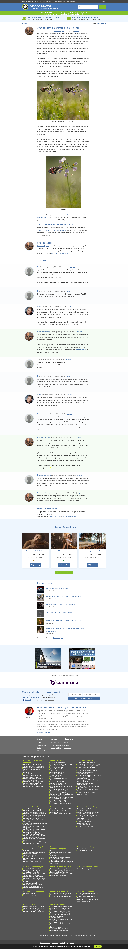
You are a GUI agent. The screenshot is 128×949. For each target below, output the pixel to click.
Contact (66, 742)
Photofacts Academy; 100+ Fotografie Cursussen (43, 17)
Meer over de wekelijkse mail (31, 697)
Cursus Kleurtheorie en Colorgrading (34, 813)
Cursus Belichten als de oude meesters (62, 873)
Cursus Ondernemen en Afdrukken (60, 895)
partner (72, 943)
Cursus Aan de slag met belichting (33, 767)
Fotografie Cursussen (27, 1)
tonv (40, 306)
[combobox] (88, 7)
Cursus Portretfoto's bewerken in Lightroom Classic (87, 768)
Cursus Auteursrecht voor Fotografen (61, 913)
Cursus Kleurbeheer (56, 777)
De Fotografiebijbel (56, 748)
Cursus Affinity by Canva (57, 916)
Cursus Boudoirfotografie (31, 872)
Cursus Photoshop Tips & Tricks (33, 834)
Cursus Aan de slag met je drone (60, 911)
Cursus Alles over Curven (31, 837)
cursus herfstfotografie (44, 230)
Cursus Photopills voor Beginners (33, 906)
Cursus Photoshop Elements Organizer (35, 829)
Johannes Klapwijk (59, 31)
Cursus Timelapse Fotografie (59, 792)
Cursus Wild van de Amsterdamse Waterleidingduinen (33, 859)
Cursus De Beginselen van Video (87, 895)
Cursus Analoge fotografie (85, 821)
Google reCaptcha (49, 700)
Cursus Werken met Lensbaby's (87, 815)
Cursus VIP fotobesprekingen (32, 910)
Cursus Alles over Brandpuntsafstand (34, 782)
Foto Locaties (61, 1)
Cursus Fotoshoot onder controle (33, 876)
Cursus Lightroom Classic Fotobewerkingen (85, 777)
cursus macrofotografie (60, 230)
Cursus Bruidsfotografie (84, 869)
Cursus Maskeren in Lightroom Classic (89, 766)
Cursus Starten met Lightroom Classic (88, 764)
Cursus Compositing (29, 831)
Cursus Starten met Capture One (60, 908)
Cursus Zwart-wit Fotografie (85, 820)
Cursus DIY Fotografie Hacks (59, 800)
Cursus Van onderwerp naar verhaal (88, 812)
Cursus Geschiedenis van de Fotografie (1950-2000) (32, 784)
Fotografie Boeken (52, 1)
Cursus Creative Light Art (84, 824)
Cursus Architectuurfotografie (59, 766)
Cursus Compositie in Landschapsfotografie (56, 859)
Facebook (28, 700)
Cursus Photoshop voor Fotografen (34, 812)
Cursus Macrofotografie (30, 855)
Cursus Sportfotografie (57, 772)
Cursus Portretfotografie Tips (32, 869)
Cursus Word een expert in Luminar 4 (61, 813)
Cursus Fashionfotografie (58, 875)
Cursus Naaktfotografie (30, 883)
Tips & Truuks (41, 750)
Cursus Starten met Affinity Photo (60, 914)
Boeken (39, 748)
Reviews (39, 742)
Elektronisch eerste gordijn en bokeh (57, 588)
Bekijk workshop (35, 565)
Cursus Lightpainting (83, 823)
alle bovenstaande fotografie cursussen (62, 935)
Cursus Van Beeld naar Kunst (86, 810)
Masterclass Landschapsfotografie (60, 851)
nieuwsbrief (55, 943)
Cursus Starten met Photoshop (32, 810)
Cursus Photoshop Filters (31, 832)
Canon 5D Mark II (67, 215)
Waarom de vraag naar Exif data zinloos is (59, 612)
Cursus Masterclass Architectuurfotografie (56, 774)
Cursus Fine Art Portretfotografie (33, 887)
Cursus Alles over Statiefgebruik (33, 786)
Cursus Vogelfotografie (84, 849)
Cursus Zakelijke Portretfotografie (33, 884)
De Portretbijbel (55, 742)
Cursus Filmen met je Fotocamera (87, 893)
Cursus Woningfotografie (31, 895)
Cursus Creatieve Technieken (86, 809)
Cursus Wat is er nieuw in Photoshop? (35, 842)
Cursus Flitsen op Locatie (31, 875)
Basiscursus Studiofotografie (59, 872)
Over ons (68, 739)
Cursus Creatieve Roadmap (85, 813)
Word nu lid (83, 12)
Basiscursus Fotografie (30, 780)
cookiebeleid (87, 946)
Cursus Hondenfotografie (84, 850)
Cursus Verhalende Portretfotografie (34, 878)
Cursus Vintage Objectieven (85, 826)
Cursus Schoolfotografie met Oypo (60, 896)
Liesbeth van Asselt (45, 475)
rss (67, 943)
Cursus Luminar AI (56, 812)
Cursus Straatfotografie (57, 767)
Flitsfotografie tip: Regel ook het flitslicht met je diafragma (64, 620)
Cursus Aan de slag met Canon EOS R (62, 797)
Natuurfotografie (101, 23)
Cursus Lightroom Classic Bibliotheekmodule (85, 783)
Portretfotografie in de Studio (35, 551)
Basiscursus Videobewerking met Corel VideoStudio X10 (87, 900)
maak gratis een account (69, 516)
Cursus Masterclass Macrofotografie (34, 852)
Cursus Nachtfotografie (57, 784)
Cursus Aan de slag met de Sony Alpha (62, 794)
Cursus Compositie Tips (57, 795)
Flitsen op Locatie (64, 551)
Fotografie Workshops (40, 1)
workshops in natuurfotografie (60, 253)
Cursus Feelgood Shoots (31, 886)
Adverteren (67, 748)
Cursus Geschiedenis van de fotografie (35, 774)
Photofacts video (41, 745)
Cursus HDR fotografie (57, 781)
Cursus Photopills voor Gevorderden (34, 908)
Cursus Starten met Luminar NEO (60, 809)
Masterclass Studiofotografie (59, 869)
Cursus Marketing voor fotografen (60, 893)
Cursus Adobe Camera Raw (32, 817)
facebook (62, 943)
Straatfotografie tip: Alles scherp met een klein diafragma (63, 596)
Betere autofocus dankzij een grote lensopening (61, 604)
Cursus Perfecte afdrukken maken (60, 910)
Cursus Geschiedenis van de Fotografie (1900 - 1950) (32, 776)
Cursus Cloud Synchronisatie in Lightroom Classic (87, 793)
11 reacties (76, 31)
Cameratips (26, 772)
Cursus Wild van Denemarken (32, 861)
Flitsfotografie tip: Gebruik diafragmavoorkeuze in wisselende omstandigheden (65, 630)
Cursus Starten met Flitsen (31, 870)
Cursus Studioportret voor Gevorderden (62, 870)
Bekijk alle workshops (64, 572)
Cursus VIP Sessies (56, 922)
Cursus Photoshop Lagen (31, 818)
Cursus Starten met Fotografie (32, 764)
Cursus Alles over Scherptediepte (33, 766)
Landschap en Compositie (92, 551)
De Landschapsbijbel (57, 745)
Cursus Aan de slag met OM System (61, 803)
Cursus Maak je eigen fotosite (59, 930)
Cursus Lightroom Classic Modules (88, 770)
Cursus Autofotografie (30, 893)
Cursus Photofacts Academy (59, 928)
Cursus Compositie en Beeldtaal (33, 778)
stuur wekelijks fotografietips (84, 698)
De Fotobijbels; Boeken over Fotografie (85, 17)
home (25, 23)
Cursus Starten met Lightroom (86, 762)
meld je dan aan (55, 516)
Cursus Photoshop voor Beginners (34, 809)
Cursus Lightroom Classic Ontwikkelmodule (85, 772)
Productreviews (55, 917)
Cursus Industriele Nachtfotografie (60, 798)
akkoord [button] (98, 946)
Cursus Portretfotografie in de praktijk (34, 873)
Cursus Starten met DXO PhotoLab (34, 911)
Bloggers (66, 745)
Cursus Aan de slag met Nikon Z (60, 802)
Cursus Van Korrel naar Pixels (59, 791)
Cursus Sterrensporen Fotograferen (61, 857)
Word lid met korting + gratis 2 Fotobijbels (54, 12)
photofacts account (45, 943)
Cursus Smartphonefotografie (59, 789)
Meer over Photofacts (43, 732)
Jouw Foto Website (71, 1)
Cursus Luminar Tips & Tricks (59, 810)
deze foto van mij (81, 349)
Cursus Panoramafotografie (58, 783)
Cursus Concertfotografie (58, 762)
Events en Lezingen (56, 927)
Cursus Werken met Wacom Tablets (61, 906)
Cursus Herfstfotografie (30, 853)
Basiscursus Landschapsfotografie (60, 852)
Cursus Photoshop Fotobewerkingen (34, 835)
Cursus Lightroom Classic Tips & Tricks (89, 775)
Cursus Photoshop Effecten (31, 843)
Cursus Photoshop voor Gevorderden (34, 815)
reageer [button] (72, 267)
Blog (39, 739)
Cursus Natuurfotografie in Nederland (34, 857)
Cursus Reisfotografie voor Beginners (61, 764)
